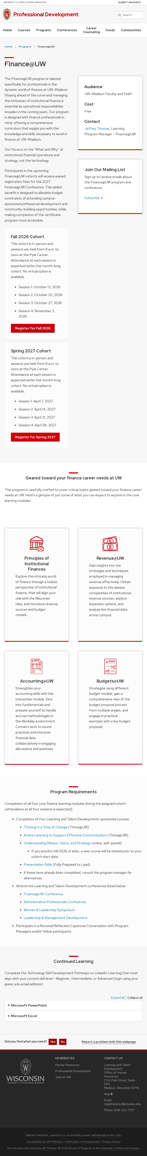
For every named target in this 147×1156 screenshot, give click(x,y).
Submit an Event (129, 2)
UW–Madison (24, 2)
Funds (110, 30)
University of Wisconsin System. (120, 1148)
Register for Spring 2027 (35, 437)
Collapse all (134, 997)
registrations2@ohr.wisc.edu (122, 1104)
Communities (131, 30)
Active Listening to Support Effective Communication (65, 835)
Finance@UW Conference (43, 894)
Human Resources (67, 1065)
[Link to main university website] (25, 1084)
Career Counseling (91, 30)
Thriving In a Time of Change (45, 827)
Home (7, 30)
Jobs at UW (63, 1077)
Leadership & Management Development (55, 918)
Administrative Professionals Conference (55, 902)
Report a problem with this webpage (109, 1042)
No (63, 1042)
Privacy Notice (111, 1142)
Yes (52, 1042)
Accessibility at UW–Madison (45, 1142)
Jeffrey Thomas (96, 128)
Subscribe (92, 198)
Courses (24, 30)
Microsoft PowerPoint (29, 1005)
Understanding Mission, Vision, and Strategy (57, 843)
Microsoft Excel (24, 1016)
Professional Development (45, 14)
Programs (43, 30)
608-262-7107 (124, 1110)
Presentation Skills (38, 864)
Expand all (117, 997)
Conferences (67, 30)
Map (107, 1094)
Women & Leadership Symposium (49, 910)
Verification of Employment (82, 1142)
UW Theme (49, 1148)
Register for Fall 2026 (33, 328)
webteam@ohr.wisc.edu (106, 1135)
